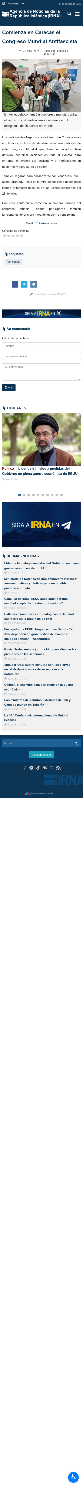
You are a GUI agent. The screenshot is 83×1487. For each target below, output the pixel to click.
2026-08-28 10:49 (17, 608)
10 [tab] (61, 495)
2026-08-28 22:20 (17, 572)
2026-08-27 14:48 (17, 724)
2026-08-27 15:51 (17, 709)
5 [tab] (38, 495)
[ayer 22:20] (41, 439)
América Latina (48, 223)
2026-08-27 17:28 (17, 658)
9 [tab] (57, 495)
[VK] (45, 767)
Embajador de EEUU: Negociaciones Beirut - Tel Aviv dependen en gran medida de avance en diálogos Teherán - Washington (38, 634)
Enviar (9, 387)
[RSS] (58, 767)
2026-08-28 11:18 (17, 592)
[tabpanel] (41, 447)
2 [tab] (24, 495)
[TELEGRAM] (31, 767)
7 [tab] (47, 495)
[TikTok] (38, 767)
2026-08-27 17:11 (17, 678)
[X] (51, 767)
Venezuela (13, 261)
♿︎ (73, 1477)
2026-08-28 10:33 (17, 643)
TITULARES (16, 408)
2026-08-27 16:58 (17, 694)
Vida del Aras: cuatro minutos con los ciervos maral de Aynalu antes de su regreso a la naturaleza (37, 669)
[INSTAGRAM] (24, 767)
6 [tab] (43, 495)
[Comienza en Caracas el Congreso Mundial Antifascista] (41, 85)
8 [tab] (52, 495)
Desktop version (41, 754)
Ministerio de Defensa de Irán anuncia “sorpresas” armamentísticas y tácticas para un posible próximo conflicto (41, 583)
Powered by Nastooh (43, 793)
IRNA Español (35, 14)
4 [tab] (33, 495)
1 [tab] (19, 495)
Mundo (30, 223)
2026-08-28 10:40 (17, 623)
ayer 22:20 (11, 479)
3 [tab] (29, 495)
